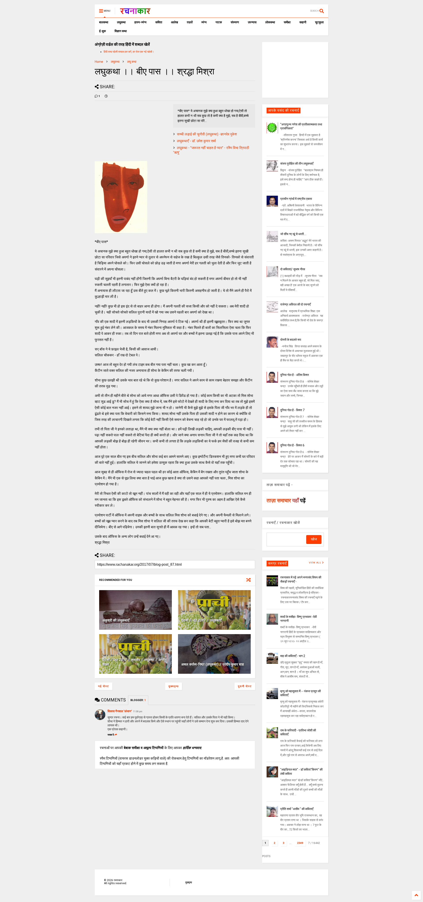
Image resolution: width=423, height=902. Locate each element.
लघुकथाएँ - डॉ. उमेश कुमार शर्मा (196, 141)
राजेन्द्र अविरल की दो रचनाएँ (295, 304)
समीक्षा (287, 22)
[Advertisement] (295, 69)
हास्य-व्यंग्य (140, 22)
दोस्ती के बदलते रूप (290, 339)
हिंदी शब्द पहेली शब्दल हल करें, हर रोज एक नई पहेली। (129, 51)
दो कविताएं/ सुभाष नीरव (292, 269)
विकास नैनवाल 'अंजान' (120, 711)
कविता (158, 22)
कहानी (302, 22)
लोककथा (270, 22)
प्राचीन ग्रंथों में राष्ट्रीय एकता (296, 199)
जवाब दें (111, 734)
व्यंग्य (204, 22)
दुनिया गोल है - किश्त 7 (292, 410)
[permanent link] (106, 96)
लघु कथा (131, 61)
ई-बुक (102, 31)
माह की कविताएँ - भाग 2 (292, 656)
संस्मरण (235, 22)
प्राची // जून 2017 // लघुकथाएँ (201, 620)
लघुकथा (121, 22)
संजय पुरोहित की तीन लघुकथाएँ (296, 163)
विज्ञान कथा (121, 31)
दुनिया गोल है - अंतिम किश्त (294, 375)
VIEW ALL (315, 562)
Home (99, 61)
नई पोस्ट (103, 686)
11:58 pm (137, 711)
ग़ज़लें (190, 22)
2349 (300, 843)
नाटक (218, 22)
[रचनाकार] (135, 12)
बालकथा (103, 22)
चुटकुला (319, 22)
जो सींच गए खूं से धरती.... (293, 234)
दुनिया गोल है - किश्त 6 (292, 445)
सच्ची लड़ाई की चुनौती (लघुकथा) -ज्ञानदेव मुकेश (207, 134)
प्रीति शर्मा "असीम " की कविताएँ (296, 809)
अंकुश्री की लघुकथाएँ (115, 620)
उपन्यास (252, 22)
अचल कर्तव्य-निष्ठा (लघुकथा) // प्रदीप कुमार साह (212, 664)
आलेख (174, 22)
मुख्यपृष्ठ (174, 686)
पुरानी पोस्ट (245, 686)
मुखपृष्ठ (188, 882)
